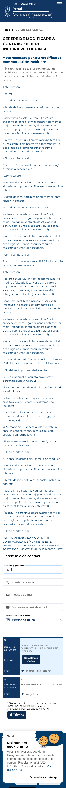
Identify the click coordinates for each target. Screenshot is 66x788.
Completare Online (31, 660)
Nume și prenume (15, 566)
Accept (53, 777)
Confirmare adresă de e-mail (29, 607)
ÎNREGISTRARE (42, 15)
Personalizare (38, 777)
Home (6, 29)
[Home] (7, 11)
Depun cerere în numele (18, 616)
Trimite (18, 714)
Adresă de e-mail (22, 594)
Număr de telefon (23, 582)
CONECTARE (21, 15)
